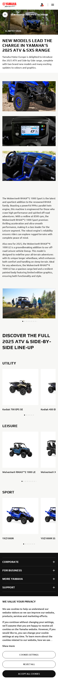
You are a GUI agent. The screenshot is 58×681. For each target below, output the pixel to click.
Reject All (29, 664)
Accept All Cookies (29, 673)
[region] (29, 638)
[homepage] (9, 4)
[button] (53, 5)
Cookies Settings (29, 654)
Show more (8, 645)
